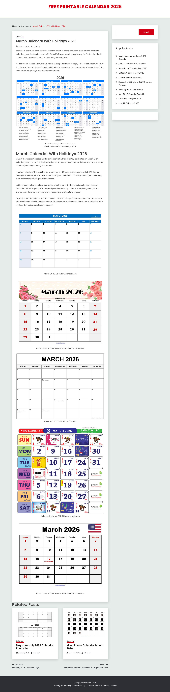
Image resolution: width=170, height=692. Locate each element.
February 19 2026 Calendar (130, 89)
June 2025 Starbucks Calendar (132, 63)
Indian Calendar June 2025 (130, 77)
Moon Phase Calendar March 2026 (85, 646)
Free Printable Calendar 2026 (85, 6)
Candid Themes (110, 685)
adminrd (36, 46)
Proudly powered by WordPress (68, 685)
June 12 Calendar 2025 (128, 103)
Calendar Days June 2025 (130, 98)
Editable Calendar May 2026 (131, 73)
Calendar (20, 36)
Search (146, 32)
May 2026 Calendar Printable (131, 94)
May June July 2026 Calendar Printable (35, 646)
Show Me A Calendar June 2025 (132, 68)
